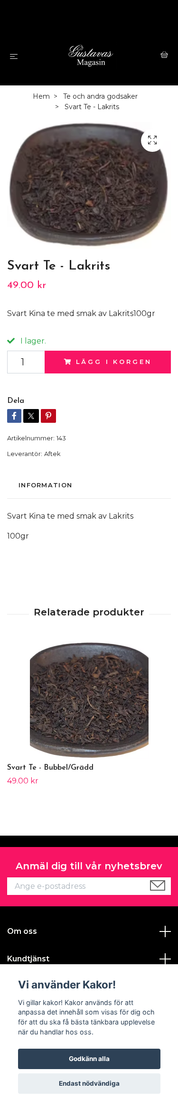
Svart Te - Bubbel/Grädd (50, 768)
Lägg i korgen (113, 361)
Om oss (22, 931)
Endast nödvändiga (89, 1083)
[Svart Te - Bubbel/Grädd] (89, 700)
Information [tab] (45, 485)
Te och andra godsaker (100, 96)
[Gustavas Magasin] (90, 56)
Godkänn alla (89, 1058)
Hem (41, 96)
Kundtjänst (28, 958)
